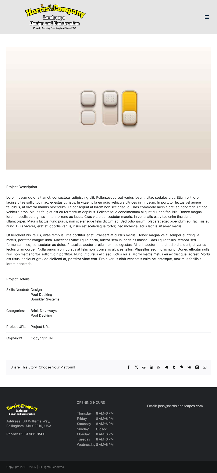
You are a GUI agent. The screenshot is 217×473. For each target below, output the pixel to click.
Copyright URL (42, 338)
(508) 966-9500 (32, 434)
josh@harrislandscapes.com (180, 406)
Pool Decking (41, 294)
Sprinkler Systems (45, 299)
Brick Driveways (44, 311)
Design (36, 289)
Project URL (40, 326)
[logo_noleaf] (55, 4)
